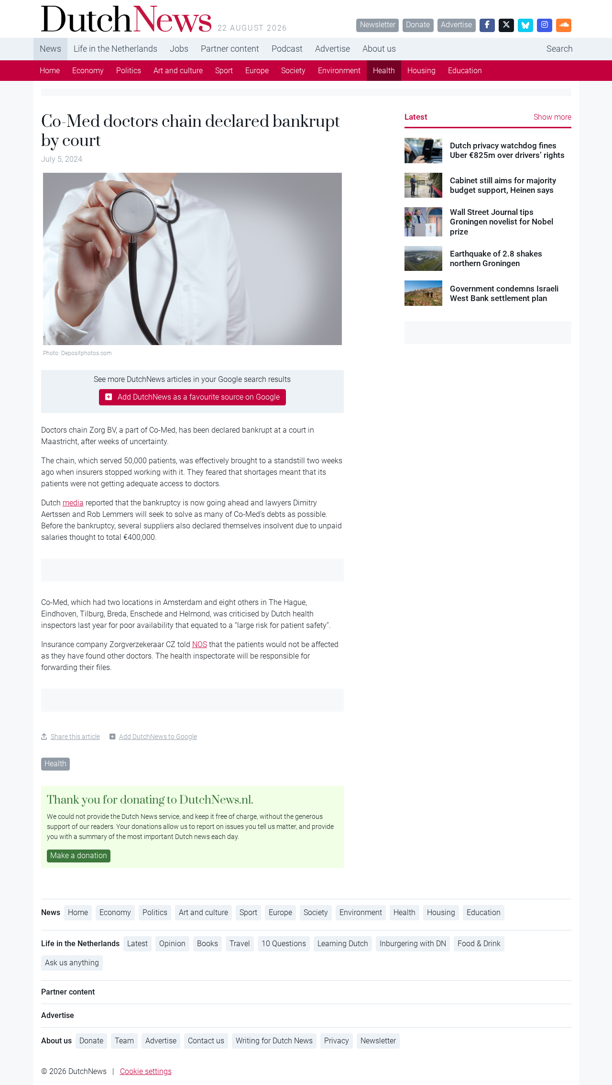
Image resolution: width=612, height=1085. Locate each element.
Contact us (206, 1040)
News (50, 49)
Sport (224, 70)
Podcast (287, 49)
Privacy (336, 1040)
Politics (128, 70)
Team (124, 1040)
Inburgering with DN (413, 943)
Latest (415, 117)
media (73, 502)
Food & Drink (479, 943)
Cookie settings (146, 1071)
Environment (339, 70)
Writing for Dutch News (274, 1040)
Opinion (172, 943)
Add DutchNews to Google (158, 736)
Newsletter (377, 24)
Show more (552, 117)
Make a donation (78, 855)
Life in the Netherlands (115, 49)
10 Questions (284, 943)
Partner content (230, 49)
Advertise (456, 24)
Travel (240, 943)
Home (50, 70)
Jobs (179, 49)
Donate (418, 24)
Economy (88, 70)
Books (207, 943)
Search (559, 49)
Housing (421, 70)
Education (465, 70)
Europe (257, 70)
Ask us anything (72, 962)
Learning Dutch (342, 943)
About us (379, 49)
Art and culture (178, 70)
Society (293, 70)
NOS (199, 644)
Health (384, 70)
